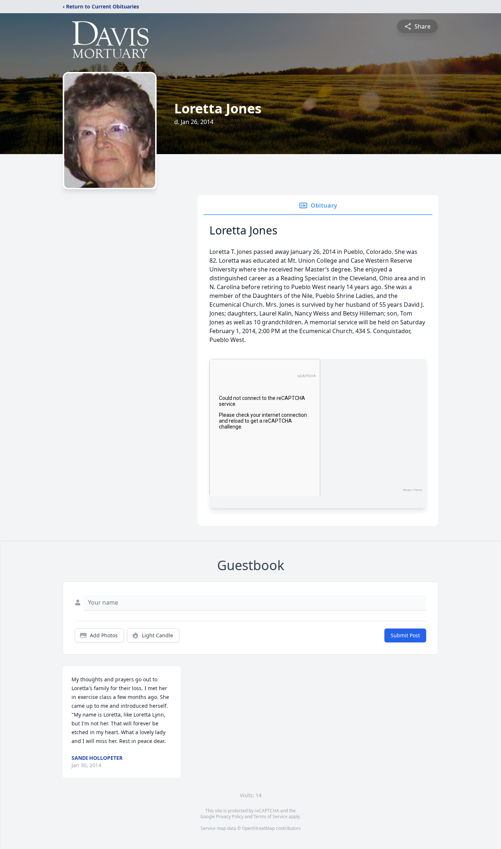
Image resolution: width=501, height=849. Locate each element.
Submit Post (405, 635)
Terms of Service (270, 816)
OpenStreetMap (258, 828)
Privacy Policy (230, 816)
